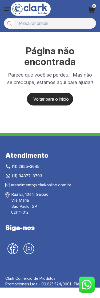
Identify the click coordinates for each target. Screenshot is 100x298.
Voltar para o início (51, 99)
